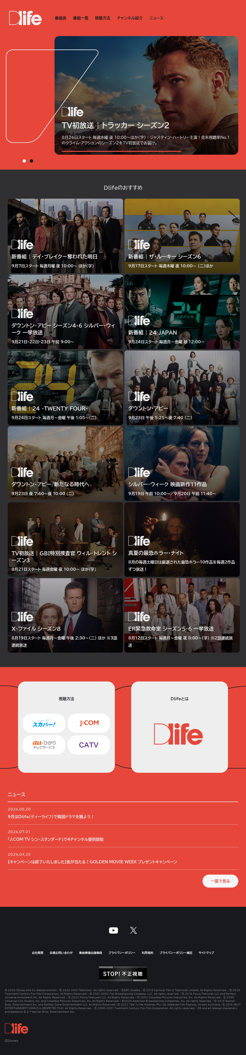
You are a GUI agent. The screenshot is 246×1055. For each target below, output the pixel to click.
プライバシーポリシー (121, 952)
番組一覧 (80, 18)
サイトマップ (206, 952)
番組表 (60, 18)
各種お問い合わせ (61, 952)
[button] (24, 161)
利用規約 (147, 952)
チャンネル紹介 (130, 18)
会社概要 (37, 952)
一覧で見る (220, 881)
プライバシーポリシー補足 (176, 952)
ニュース (156, 18)
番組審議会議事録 (90, 952)
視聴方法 (102, 18)
